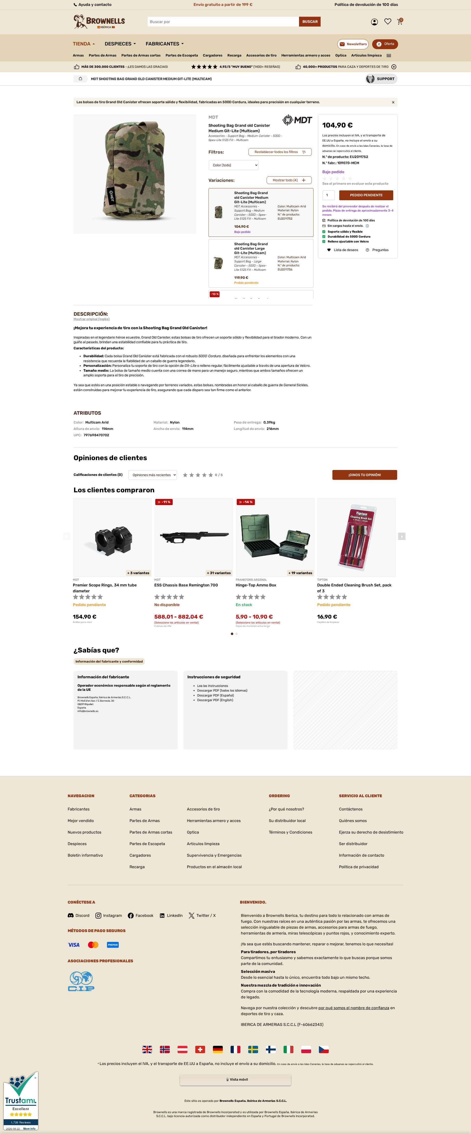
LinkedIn (175, 915)
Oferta (389, 44)
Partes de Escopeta (182, 55)
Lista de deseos (389, 21)
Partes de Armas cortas (141, 55)
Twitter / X (206, 915)
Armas (78, 55)
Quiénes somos (353, 820)
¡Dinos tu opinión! (365, 475)
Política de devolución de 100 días (366, 4)
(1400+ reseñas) (250, 67)
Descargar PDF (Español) (215, 695)
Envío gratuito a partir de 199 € (223, 4)
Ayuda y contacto (94, 4)
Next (402, 536)
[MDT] (297, 120)
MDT (213, 117)
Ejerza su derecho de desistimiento (371, 832)
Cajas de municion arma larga (253, 626)
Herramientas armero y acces (305, 55)
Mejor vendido (81, 820)
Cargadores (212, 55)
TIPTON (322, 579)
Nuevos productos (84, 832)
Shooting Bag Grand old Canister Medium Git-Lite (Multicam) (251, 205)
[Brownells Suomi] (271, 1049)
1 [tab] (233, 636)
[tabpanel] (112, 561)
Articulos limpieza (366, 55)
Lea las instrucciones (212, 686)
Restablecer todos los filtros (276, 152)
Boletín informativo (85, 855)
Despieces (118, 44)
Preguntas (380, 250)
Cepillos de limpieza (328, 622)
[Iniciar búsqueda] (310, 22)
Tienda (82, 44)
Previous (66, 536)
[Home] (79, 79)
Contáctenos (351, 809)
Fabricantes (162, 44)
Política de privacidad (359, 867)
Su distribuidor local (287, 820)
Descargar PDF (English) (215, 700)
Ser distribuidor (353, 843)
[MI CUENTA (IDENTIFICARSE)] (375, 22)
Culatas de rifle (162, 626)
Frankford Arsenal (251, 579)
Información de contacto (361, 855)
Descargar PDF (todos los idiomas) (222, 690)
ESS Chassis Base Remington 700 (186, 585)
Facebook (144, 915)
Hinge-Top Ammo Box (256, 585)
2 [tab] (238, 636)
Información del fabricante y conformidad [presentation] (109, 661)
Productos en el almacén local (214, 867)
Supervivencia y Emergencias (214, 855)
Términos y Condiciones (290, 832)
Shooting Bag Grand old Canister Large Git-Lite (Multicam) (251, 256)
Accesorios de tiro (261, 55)
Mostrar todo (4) (285, 180)
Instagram (112, 915)
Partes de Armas (103, 55)
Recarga (234, 55)
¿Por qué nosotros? (286, 809)
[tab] (109, 661)
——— (389, 55)
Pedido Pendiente (366, 195)
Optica (340, 55)
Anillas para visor (82, 622)
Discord (83, 915)
